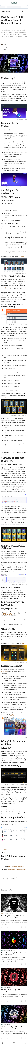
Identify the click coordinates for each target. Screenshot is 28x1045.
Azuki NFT (6, 849)
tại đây (22, 256)
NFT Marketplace (7, 614)
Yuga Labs (4, 671)
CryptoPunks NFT (8, 287)
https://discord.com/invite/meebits (17, 869)
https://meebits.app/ (13, 863)
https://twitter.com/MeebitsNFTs (16, 866)
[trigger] (25, 2)
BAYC (5, 852)
